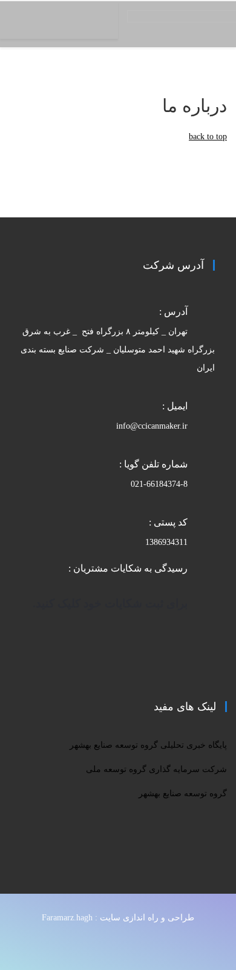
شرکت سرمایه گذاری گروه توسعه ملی (156, 769)
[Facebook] (135, 945)
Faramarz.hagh (67, 917)
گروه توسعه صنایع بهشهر (183, 793)
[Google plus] (89, 945)
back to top (208, 136)
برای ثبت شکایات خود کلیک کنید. (110, 603)
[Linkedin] (43, 945)
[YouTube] (66, 945)
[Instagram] (20, 945)
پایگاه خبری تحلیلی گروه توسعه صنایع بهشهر (148, 745)
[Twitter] (112, 945)
